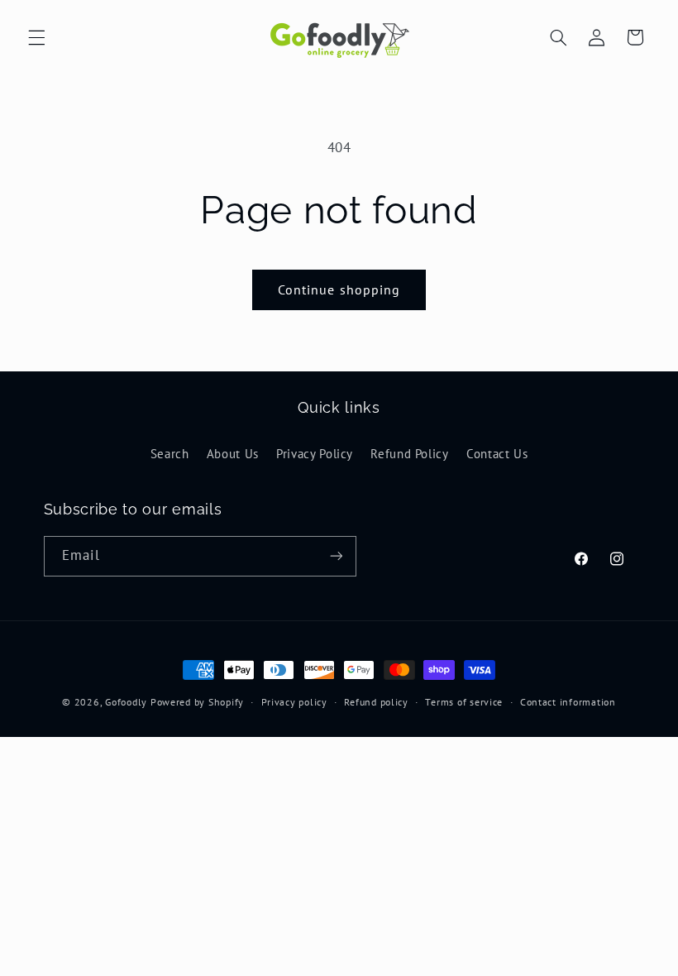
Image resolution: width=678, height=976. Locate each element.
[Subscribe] (336, 556)
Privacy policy (294, 702)
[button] (36, 37)
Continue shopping (339, 289)
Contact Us (497, 454)
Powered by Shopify (197, 702)
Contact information (568, 702)
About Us (233, 454)
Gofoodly (126, 702)
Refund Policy (409, 454)
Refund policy (376, 702)
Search (169, 454)
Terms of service (464, 702)
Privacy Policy (314, 454)
